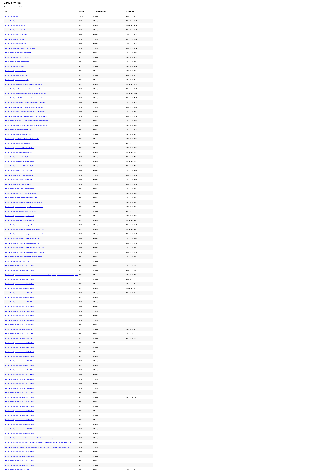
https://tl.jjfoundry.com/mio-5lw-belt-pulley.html (18, 152)
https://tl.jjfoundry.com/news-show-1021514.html (19, 465)
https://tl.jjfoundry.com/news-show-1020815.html (19, 356)
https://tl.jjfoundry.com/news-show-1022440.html (19, 433)
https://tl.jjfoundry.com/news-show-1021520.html (19, 270)
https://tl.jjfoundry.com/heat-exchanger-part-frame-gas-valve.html (24, 229)
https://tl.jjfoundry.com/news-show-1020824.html (19, 306)
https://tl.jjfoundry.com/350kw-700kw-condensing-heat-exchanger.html (26, 116)
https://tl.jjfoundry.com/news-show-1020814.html (19, 311)
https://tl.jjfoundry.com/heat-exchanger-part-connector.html (22, 238)
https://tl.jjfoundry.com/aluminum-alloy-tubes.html (19, 220)
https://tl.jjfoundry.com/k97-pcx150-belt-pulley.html (20, 166)
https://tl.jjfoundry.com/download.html (16, 30)
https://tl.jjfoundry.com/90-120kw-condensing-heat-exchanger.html (25, 102)
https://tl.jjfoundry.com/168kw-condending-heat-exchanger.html (24, 107)
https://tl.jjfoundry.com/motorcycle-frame (17, 61)
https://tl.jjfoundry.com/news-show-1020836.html (19, 456)
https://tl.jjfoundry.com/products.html (15, 25)
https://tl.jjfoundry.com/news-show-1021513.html (19, 279)
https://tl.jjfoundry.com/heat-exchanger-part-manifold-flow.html (23, 202)
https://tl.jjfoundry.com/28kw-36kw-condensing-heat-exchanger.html (25, 93)
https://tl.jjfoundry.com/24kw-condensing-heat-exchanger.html (23, 89)
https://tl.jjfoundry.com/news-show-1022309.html (19, 420)
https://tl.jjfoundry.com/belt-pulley (14, 66)
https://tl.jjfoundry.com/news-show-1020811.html (19, 352)
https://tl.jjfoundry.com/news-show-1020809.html (19, 343)
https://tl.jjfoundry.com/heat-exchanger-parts (18, 52)
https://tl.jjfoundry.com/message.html (16, 34)
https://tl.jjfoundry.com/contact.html (15, 43)
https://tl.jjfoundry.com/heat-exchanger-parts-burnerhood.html (23, 256)
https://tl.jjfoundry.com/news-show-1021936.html (19, 392)
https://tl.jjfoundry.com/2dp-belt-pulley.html (17, 143)
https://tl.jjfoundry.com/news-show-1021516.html (19, 365)
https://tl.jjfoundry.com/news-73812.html (17, 261)
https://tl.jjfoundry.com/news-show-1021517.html (19, 370)
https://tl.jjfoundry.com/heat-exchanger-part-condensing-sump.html (25, 252)
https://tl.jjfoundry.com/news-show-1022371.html (19, 429)
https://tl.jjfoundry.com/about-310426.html (17, 469)
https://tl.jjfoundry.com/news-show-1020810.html (19, 347)
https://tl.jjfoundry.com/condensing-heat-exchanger (20, 48)
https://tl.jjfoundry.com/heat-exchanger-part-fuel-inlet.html (22, 225)
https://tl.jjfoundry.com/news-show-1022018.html (19, 397)
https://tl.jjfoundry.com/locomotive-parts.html (18, 134)
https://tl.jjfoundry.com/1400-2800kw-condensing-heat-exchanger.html (26, 125)
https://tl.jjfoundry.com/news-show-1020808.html (19, 324)
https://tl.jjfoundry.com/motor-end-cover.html (18, 184)
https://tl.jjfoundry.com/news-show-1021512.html (19, 460)
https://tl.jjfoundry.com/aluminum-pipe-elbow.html (19, 216)
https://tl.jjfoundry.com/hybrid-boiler (15, 71)
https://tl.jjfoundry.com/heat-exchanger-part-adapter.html (22, 243)
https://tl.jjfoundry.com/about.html (14, 21)
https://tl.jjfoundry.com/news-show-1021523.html (19, 388)
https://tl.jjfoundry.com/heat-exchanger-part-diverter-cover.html (24, 234)
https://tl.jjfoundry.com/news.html (14, 39)
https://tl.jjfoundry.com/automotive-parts (16, 80)
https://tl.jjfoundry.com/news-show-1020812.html (19, 320)
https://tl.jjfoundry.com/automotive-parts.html (18, 129)
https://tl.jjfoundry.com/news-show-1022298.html (19, 415)
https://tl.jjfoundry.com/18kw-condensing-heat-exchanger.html (23, 84)
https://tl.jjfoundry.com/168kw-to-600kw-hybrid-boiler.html (22, 139)
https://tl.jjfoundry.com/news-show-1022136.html (19, 406)
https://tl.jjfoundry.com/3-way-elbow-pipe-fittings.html (20, 211)
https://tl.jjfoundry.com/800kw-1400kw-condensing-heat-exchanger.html (26, 120)
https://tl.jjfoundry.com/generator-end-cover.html (19, 188)
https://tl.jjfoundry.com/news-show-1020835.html (19, 451)
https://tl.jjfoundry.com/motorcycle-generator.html (19, 175)
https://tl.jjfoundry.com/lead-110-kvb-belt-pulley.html (20, 161)
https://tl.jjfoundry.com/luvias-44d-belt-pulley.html (19, 148)
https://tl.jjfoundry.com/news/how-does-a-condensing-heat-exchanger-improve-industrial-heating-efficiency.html (38, 442)
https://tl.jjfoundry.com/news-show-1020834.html (19, 293)
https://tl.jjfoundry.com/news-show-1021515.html (19, 265)
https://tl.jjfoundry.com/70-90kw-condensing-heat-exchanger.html (24, 98)
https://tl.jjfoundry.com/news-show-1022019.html (19, 288)
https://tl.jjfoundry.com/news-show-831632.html (19, 338)
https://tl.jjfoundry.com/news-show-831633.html (19, 333)
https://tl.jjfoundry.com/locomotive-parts (16, 75)
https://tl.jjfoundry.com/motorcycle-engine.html (18, 179)
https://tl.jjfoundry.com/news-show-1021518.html (19, 374)
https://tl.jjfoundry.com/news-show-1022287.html (19, 411)
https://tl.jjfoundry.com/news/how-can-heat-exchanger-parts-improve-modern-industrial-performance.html (37, 447)
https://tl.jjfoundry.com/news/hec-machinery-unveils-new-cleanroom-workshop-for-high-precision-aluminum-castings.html (41, 275)
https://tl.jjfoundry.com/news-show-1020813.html (19, 315)
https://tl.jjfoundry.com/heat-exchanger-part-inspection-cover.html (24, 247)
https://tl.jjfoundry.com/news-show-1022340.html (19, 424)
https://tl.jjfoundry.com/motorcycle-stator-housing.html (21, 197)
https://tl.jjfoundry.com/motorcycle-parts (17, 57)
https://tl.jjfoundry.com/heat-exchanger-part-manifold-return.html (24, 207)
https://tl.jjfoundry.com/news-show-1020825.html (19, 302)
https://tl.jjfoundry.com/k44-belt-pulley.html (17, 157)
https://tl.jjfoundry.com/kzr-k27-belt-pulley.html (18, 170)
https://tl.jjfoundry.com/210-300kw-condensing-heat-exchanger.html (25, 111)
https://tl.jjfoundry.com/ (11, 16)
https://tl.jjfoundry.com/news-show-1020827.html (19, 361)
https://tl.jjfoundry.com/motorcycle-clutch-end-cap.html (21, 193)
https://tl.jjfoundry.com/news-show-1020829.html (19, 297)
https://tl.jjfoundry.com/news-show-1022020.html (19, 401)
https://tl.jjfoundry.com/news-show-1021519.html (19, 379)
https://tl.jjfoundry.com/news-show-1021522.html (19, 284)
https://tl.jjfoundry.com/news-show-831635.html (19, 329)
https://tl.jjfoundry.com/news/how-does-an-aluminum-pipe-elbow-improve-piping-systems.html (33, 438)
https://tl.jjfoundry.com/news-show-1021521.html (19, 383)
